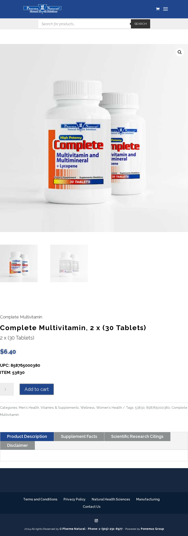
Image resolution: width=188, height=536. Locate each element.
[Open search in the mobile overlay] (94, 23)
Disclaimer (17, 445)
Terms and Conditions (40, 499)
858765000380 (158, 407)
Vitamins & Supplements (60, 407)
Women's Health (109, 407)
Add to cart (37, 389)
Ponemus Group (152, 528)
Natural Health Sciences (111, 499)
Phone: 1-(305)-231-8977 (105, 528)
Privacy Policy (75, 499)
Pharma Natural (73, 528)
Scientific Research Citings (137, 436)
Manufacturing (148, 499)
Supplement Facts (79, 436)
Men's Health (29, 407)
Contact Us (91, 506)
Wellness (87, 407)
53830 (140, 407)
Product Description (27, 436)
